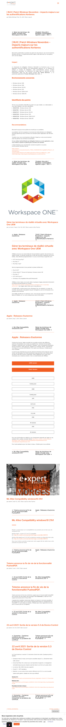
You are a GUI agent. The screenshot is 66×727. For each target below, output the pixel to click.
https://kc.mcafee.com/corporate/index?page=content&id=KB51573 (31, 535)
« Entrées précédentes (12, 709)
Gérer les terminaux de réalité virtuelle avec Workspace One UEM (32, 223)
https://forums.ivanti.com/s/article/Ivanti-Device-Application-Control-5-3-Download (32, 678)
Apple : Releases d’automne (19, 316)
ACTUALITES (13, 719)
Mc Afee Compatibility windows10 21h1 (24, 499)
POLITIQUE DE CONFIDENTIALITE (46, 719)
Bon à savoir (28, 17)
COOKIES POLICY (32, 720)
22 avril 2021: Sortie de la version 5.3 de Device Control (32, 625)
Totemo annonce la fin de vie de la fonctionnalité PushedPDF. (29, 564)
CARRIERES (31, 719)
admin (10, 318)
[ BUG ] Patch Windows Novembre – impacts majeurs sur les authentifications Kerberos (33, 13)
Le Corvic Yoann (13, 227)
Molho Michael (12, 17)
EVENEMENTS (22, 719)
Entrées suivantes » (54, 709)
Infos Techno (36, 227)
